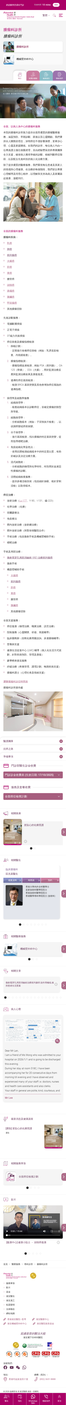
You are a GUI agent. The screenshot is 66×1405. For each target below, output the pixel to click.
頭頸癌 (10, 285)
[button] (46, 15)
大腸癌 (10, 261)
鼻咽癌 (10, 290)
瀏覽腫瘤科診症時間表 (15, 681)
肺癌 (9, 249)
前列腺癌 (12, 255)
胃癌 (9, 273)
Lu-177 (23, 500)
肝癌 (9, 267)
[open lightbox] (33, 1030)
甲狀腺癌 (12, 302)
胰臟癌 (10, 296)
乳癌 (9, 243)
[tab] (19, 76)
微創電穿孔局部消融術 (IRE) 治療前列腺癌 (30, 557)
